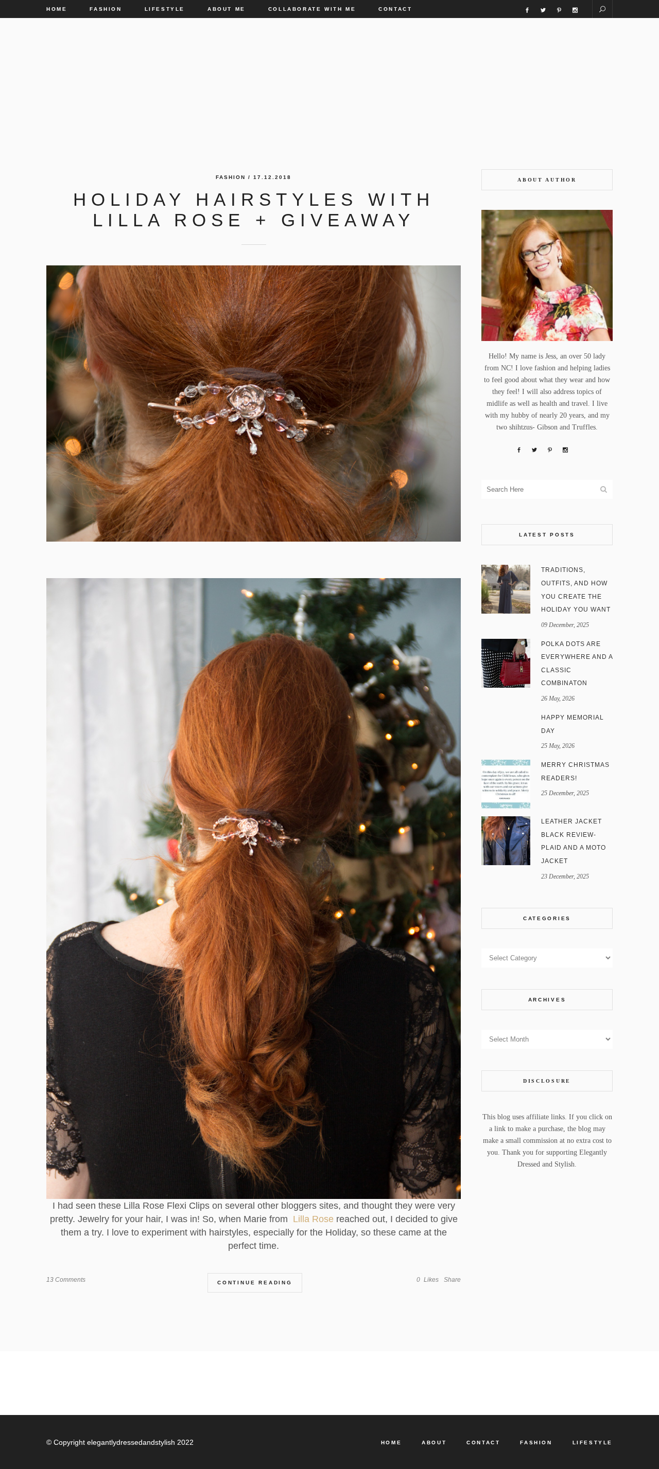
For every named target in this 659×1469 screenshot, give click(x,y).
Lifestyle (593, 1442)
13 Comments (65, 1279)
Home (391, 1442)
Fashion (231, 177)
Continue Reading (254, 1282)
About (434, 1442)
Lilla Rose (312, 1219)
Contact (483, 1442)
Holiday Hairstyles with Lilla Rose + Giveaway (254, 209)
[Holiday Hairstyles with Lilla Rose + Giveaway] (253, 403)
